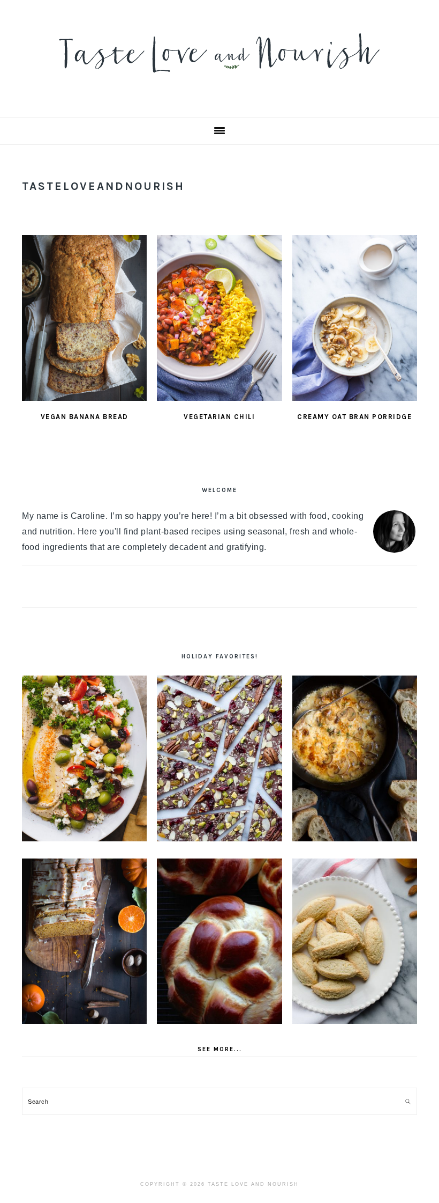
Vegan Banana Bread (84, 417)
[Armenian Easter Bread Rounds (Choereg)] (219, 941)
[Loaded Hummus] (84, 758)
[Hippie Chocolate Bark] (219, 758)
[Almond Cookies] (354, 941)
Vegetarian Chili (219, 417)
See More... (220, 1049)
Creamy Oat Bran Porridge (354, 417)
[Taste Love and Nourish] (219, 79)
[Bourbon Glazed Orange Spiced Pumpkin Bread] (84, 941)
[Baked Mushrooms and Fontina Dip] (354, 758)
